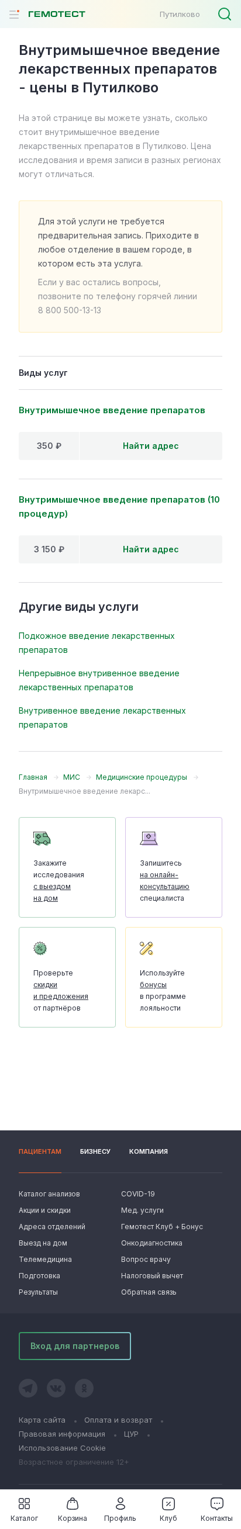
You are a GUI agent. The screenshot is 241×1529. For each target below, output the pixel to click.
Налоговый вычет (152, 1275)
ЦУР (131, 1433)
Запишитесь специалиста (165, 880)
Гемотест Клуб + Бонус (161, 1226)
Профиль (120, 1518)
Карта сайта (42, 1419)
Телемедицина (45, 1259)
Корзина (72, 1518)
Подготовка (39, 1275)
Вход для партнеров (74, 1346)
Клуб (168, 1518)
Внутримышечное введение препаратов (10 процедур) (119, 506)
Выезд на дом (43, 1243)
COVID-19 (138, 1193)
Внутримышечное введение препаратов (112, 410)
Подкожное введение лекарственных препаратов (97, 643)
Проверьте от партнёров (60, 990)
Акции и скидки (45, 1210)
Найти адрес (151, 446)
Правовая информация (62, 1433)
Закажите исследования (58, 880)
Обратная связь (149, 1292)
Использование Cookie (62, 1447)
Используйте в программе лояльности (163, 990)
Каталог (24, 1518)
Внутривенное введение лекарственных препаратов (102, 717)
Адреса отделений (52, 1226)
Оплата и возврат (118, 1419)
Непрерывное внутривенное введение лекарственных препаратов (99, 680)
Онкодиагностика (152, 1243)
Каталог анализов (49, 1193)
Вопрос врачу (146, 1259)
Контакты (217, 1518)
